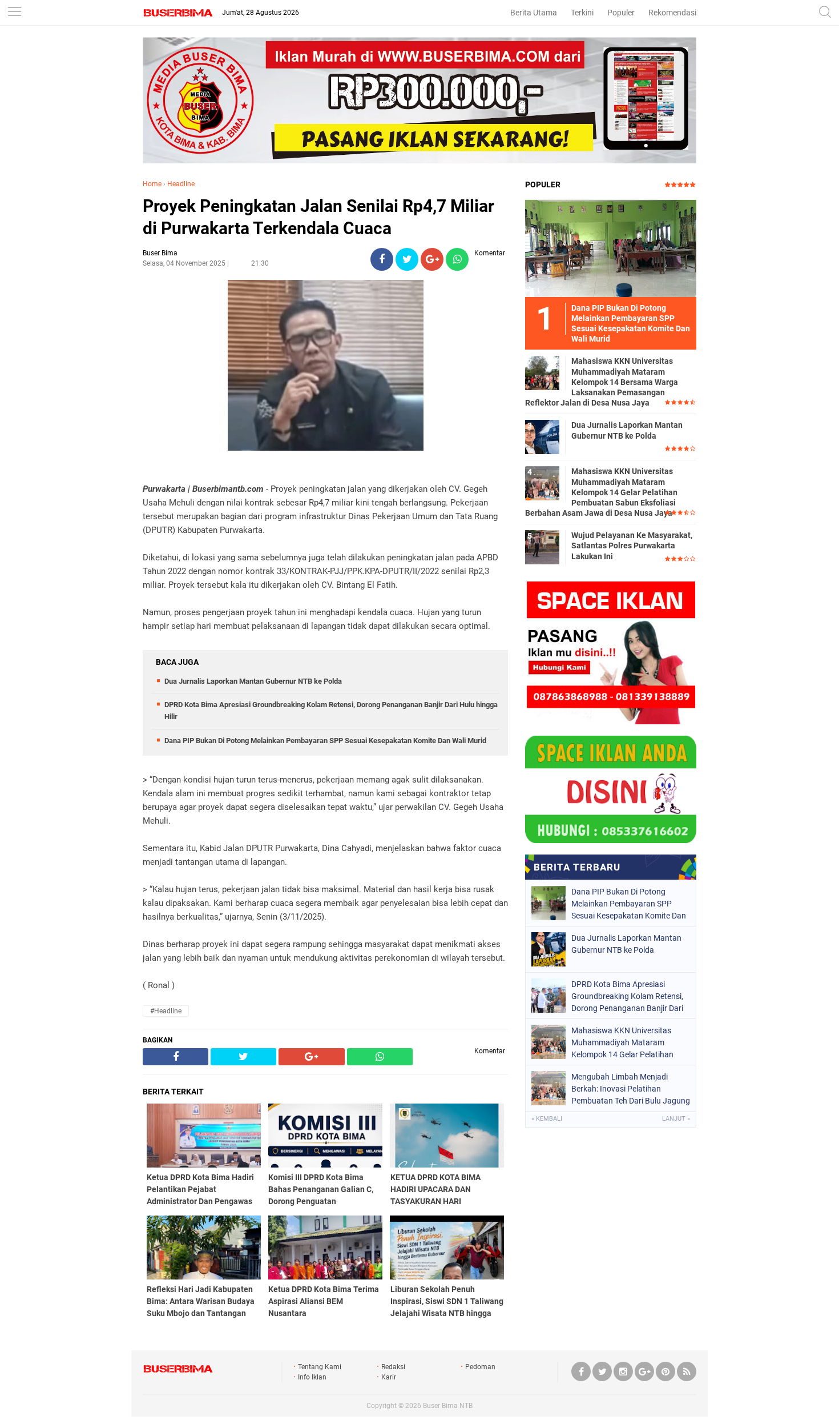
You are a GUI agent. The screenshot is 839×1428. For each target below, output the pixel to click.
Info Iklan (312, 1377)
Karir (388, 1377)
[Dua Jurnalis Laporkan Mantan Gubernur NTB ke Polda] (542, 436)
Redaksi (393, 1367)
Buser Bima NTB (448, 1406)
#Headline (165, 1011)
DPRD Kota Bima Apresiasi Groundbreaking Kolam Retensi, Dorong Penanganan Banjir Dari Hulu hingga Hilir (627, 996)
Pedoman (480, 1367)
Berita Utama (533, 12)
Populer (621, 12)
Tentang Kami (319, 1367)
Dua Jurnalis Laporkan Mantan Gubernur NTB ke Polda (253, 681)
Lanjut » (676, 1118)
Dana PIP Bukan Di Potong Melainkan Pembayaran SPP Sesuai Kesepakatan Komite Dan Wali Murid (325, 740)
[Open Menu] (14, 13)
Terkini (582, 12)
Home (152, 184)
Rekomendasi (672, 12)
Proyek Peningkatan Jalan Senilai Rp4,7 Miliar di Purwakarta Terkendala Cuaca (318, 217)
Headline (181, 184)
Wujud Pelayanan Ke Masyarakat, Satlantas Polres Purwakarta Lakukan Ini (631, 545)
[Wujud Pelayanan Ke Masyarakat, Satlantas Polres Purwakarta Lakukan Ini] (542, 546)
